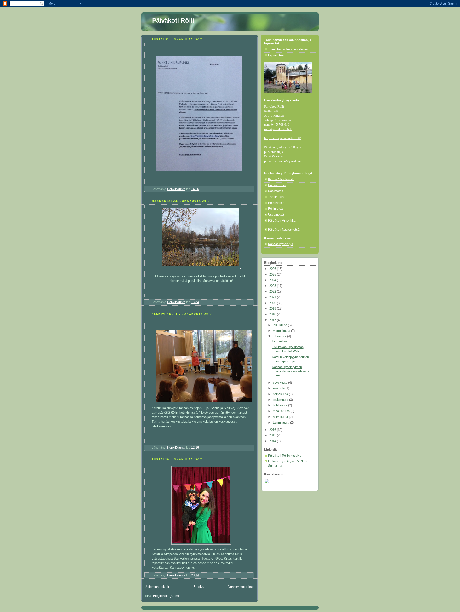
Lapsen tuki (276, 55)
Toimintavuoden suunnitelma (288, 49)
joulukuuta (280, 325)
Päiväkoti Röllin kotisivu (284, 455)
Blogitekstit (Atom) (166, 596)
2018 (273, 314)
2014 (273, 441)
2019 (273, 308)
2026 (273, 269)
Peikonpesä (276, 203)
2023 (273, 286)
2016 (273, 430)
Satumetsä (275, 191)
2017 (273, 320)
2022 (273, 291)
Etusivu (199, 587)
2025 (273, 274)
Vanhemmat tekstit (241, 587)
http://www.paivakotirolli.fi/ (282, 138)
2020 (273, 303)
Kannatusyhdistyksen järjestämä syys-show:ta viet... (290, 371)
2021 (273, 297)
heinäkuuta (281, 394)
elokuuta (279, 388)
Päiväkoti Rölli (173, 20)
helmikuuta (281, 417)
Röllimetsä (275, 208)
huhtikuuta (280, 405)
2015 (273, 435)
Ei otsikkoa (280, 341)
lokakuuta (280, 336)
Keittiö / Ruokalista (281, 179)
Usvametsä (276, 214)
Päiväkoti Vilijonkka (281, 220)
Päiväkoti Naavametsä (283, 229)
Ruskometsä (277, 185)
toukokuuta (281, 400)
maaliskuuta (282, 411)
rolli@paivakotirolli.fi (278, 129)
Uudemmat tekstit (156, 587)
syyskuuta (280, 382)
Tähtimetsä (276, 197)
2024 (273, 280)
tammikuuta (281, 422)
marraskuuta (282, 331)
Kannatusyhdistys (280, 244)
